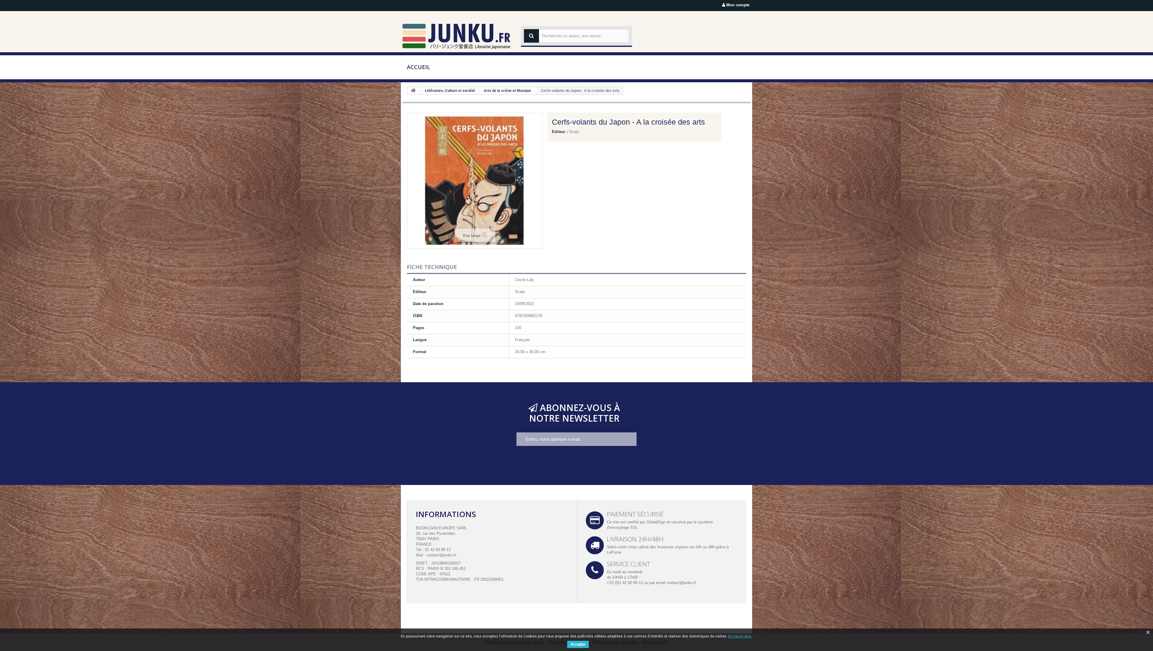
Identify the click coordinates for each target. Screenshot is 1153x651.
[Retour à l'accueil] (413, 91)
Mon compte (737, 5)
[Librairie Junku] (456, 36)
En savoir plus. (740, 636)
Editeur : (560, 131)
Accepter (578, 644)
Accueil (418, 67)
